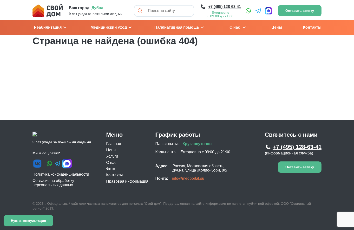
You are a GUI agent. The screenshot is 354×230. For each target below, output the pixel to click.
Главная (113, 144)
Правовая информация (127, 181)
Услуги (112, 156)
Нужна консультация (28, 221)
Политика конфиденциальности (61, 174)
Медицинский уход (109, 27)
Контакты (312, 27)
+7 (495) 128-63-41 (297, 147)
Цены (276, 27)
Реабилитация (48, 27)
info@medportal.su (188, 178)
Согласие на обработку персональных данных (53, 183)
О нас (234, 27)
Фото (110, 169)
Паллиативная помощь (176, 27)
